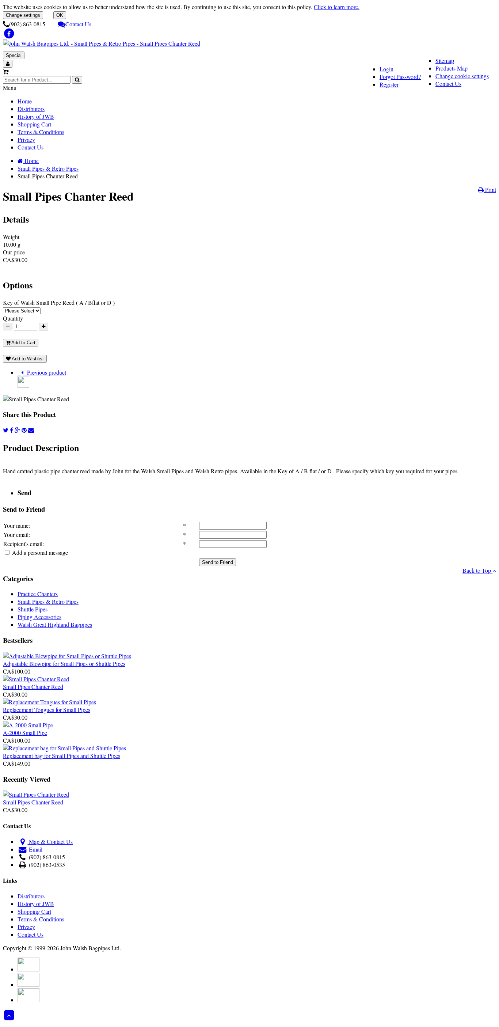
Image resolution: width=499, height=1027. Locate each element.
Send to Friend (217, 562)
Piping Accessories (39, 617)
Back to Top (477, 570)
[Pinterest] (25, 430)
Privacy (26, 139)
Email (34, 849)
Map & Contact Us (50, 841)
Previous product (44, 372)
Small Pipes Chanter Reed (33, 686)
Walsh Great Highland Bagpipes (55, 624)
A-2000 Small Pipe (25, 732)
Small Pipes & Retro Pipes (48, 601)
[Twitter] (6, 430)
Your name (15, 525)
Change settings (23, 15)
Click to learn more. (336, 7)
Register (389, 84)
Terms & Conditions (41, 132)
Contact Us (78, 24)
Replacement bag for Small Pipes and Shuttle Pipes (61, 755)
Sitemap (444, 60)
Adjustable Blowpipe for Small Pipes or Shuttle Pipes (64, 663)
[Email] (31, 430)
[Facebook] (12, 430)
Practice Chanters (38, 594)
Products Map (451, 68)
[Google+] (18, 430)
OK (59, 15)
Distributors (31, 109)
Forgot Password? (400, 76)
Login (386, 69)
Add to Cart (22, 342)
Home (25, 101)
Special (14, 55)
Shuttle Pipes (32, 609)
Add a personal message (39, 552)
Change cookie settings (462, 76)
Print (490, 189)
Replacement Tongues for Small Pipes (46, 709)
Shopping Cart (34, 124)
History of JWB (36, 116)
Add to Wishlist (27, 358)
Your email (15, 534)
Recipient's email (22, 543)
